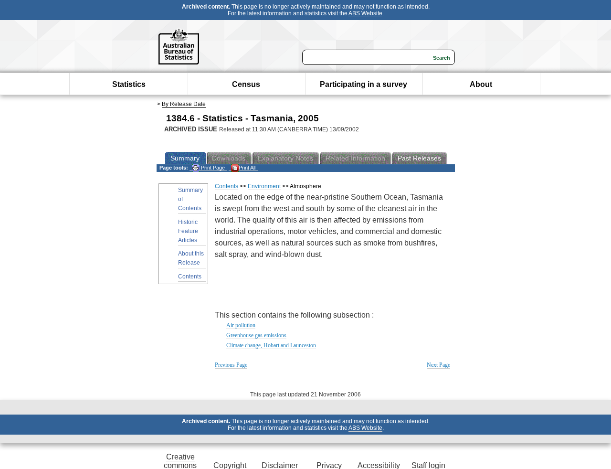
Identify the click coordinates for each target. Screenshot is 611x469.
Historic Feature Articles (188, 231)
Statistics (129, 84)
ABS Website (365, 13)
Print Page (212, 168)
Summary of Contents (190, 199)
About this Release (191, 258)
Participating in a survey (363, 84)
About (481, 84)
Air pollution (240, 325)
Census (246, 84)
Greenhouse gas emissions (256, 335)
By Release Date (184, 104)
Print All (247, 168)
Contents (189, 276)
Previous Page (231, 365)
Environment (264, 186)
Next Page (438, 365)
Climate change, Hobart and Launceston (271, 345)
